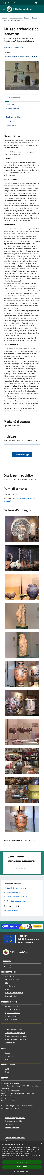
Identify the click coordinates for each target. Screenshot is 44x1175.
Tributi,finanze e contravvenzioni (16, 1036)
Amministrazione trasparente (15, 1137)
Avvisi (7, 1059)
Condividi (7, 47)
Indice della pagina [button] (13, 98)
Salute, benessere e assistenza (15, 1039)
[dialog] (22, 1158)
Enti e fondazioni (10, 986)
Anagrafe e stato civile (12, 1006)
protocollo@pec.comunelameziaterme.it (19, 1105)
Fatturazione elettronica (9, 1101)
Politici (7, 989)
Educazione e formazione (13, 1029)
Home (4, 18)
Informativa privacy (11, 1141)
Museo (34, 18)
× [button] (41, 1143)
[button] (22, 1171)
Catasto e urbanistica (12, 1016)
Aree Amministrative (12, 979)
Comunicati (9, 1056)
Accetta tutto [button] (22, 1162)
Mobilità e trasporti (11, 1019)
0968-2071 (16, 494)
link (3, 1158)
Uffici (6, 983)
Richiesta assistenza (12, 1127)
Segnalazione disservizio (13, 1121)
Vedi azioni (17, 47)
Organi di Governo (11, 976)
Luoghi (26, 18)
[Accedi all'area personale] (36, 2)
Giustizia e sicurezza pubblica (15, 1032)
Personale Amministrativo (14, 992)
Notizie (7, 1053)
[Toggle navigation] (4, 9)
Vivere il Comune (16, 18)
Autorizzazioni (10, 1042)
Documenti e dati (11, 996)
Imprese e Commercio (12, 1013)
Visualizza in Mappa (22, 454)
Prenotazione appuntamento (15, 1117)
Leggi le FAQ (9, 1124)
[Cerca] (39, 9)
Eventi (7, 1072)
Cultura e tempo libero (12, 1009)
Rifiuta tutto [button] (22, 1167)
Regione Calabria (9, 2)
